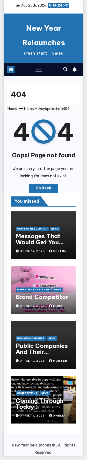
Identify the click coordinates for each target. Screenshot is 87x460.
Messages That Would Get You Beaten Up (38, 242)
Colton (60, 251)
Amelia (59, 415)
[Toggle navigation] (38, 69)
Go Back (43, 188)
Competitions (27, 393)
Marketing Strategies (33, 289)
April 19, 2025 (33, 251)
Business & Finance (30, 338)
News (54, 228)
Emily (58, 306)
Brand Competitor (42, 297)
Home (12, 109)
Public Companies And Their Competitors (42, 351)
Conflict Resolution (32, 228)
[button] (65, 69)
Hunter (60, 360)
